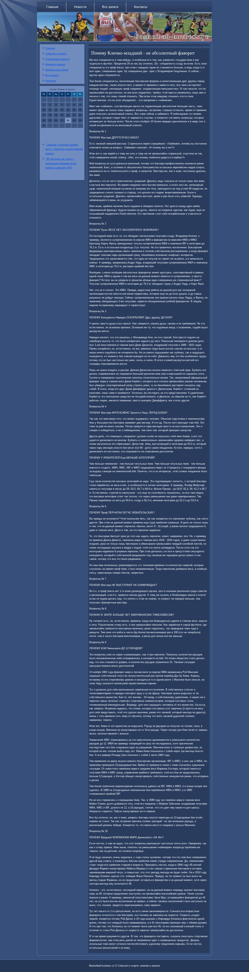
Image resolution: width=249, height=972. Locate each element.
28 (68, 120)
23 (80, 115)
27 (62, 120)
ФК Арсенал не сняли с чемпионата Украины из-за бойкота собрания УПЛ (60, 163)
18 (50, 115)
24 (44, 120)
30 (80, 120)
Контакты (140, 7)
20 (62, 115)
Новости (80, 7)
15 (74, 110)
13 (62, 110)
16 (80, 110)
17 (44, 115)
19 (56, 115)
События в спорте (55, 53)
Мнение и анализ (55, 64)
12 (56, 110)
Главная (52, 7)
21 (68, 115)
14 (68, 110)
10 (44, 110)
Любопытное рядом (56, 69)
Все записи (110, 7)
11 (50, 110)
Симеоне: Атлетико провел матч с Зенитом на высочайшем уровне (64, 149)
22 (74, 115)
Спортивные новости (57, 59)
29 (74, 120)
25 (50, 120)
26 (56, 120)
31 (44, 125)
